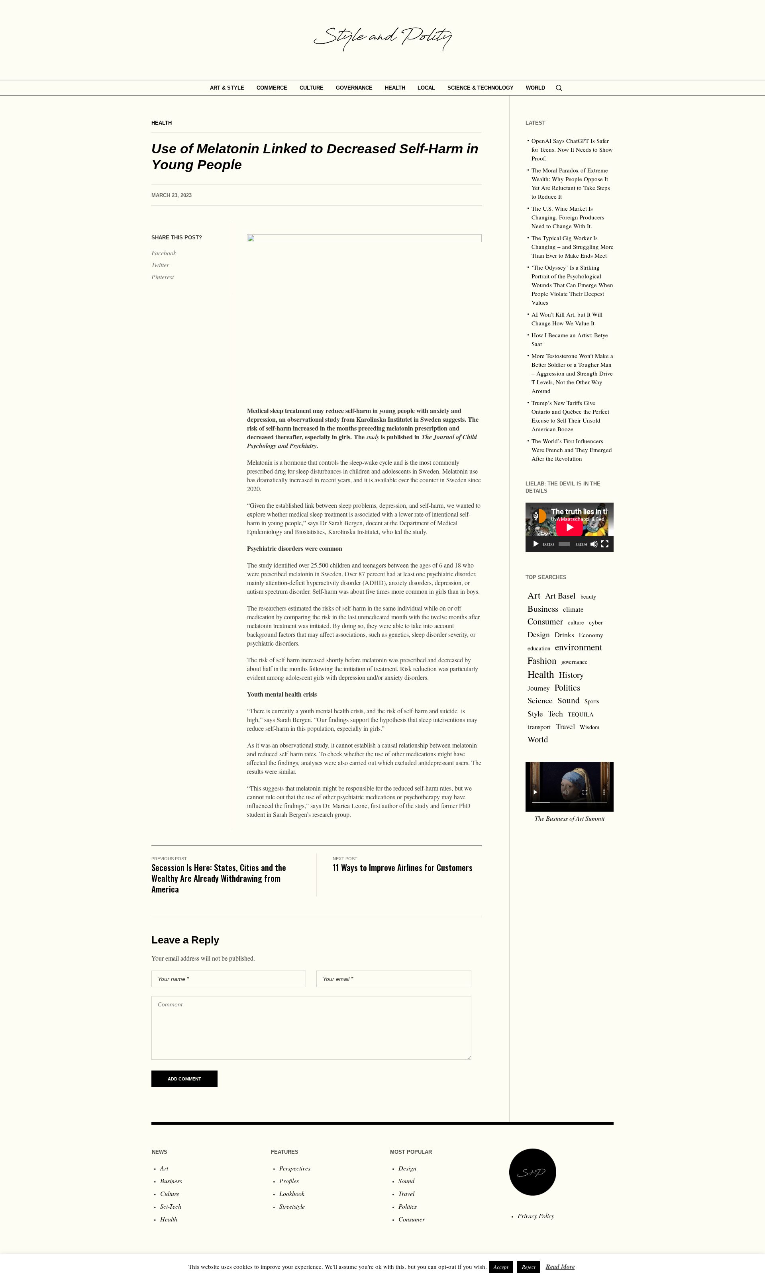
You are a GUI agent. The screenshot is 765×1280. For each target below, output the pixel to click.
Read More (560, 1266)
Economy (591, 635)
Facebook (163, 253)
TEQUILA (581, 714)
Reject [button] (529, 1266)
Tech (555, 713)
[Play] (536, 544)
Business (543, 608)
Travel (565, 726)
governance (574, 661)
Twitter (160, 264)
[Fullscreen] (605, 544)
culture (576, 622)
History (571, 674)
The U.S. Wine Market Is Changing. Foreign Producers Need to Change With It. (568, 217)
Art (534, 595)
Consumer (545, 621)
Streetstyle (292, 1206)
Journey (539, 688)
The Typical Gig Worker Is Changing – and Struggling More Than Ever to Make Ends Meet (573, 246)
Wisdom (589, 727)
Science (540, 700)
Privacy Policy (536, 1215)
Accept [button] (501, 1266)
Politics (568, 687)
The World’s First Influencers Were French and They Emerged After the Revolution (572, 449)
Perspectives (294, 1168)
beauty (588, 596)
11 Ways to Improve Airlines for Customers (403, 867)
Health (161, 123)
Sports (592, 701)
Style (535, 713)
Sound (568, 700)
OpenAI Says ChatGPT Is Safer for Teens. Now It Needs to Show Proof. (572, 149)
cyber (596, 622)
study (372, 437)
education (539, 648)
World (538, 739)
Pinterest (162, 276)
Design (539, 634)
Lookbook (291, 1193)
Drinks (564, 634)
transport (539, 726)
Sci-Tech (170, 1206)
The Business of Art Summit (569, 818)
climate (573, 609)
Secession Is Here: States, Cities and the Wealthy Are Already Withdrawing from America (218, 878)
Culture (169, 1193)
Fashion (542, 660)
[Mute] (594, 544)
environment (578, 647)
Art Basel (560, 595)
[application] (570, 527)
